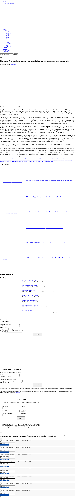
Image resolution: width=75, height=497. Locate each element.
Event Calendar (6, 50)
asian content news (30, 158)
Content (8, 34)
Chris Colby (22, 160)
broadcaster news (6, 160)
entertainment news (59, 160)
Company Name (4, 329)
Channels (5, 30)
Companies (8, 33)
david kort (52, 160)
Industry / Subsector (5, 330)
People (7, 41)
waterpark (50, 161)
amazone (17, 158)
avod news (69, 158)
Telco (7, 45)
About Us (5, 49)
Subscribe (5, 47)
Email (2, 327)
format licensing (68, 160)
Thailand (30, 161)
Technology (8, 43)
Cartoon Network (14, 160)
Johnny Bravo (9, 161)
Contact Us (5, 51)
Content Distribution (37, 160)
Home (4, 29)
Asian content (22, 158)
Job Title (2, 331)
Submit (37, 334)
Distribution (8, 35)
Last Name (3, 326)
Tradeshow (8, 46)
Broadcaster (8, 32)
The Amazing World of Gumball (40, 161)
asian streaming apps (61, 158)
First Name (3, 324)
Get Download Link (4, 445)
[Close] (0, 446)
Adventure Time (10, 158)
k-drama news (16, 161)
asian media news (52, 158)
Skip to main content (7, 1)
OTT (7, 38)
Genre (7, 37)
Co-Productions (28, 160)
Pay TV (8, 39)
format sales (2, 161)
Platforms (8, 42)
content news (46, 160)
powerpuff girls (23, 161)
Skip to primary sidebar (8, 3)
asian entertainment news (41, 158)
